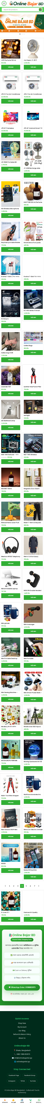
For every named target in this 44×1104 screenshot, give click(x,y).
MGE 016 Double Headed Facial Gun (32, 591)
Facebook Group (29, 1075)
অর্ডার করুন (10, 67)
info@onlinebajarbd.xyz (23, 1058)
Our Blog (22, 1030)
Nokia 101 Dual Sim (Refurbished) (30, 871)
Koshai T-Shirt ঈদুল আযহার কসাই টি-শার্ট (32, 277)
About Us (22, 1038)
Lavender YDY (6, 387)
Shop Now (22, 1023)
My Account (22, 1027)
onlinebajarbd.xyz (23, 1061)
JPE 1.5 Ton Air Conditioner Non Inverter (10, 95)
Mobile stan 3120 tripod (32, 727)
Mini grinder (5, 623)
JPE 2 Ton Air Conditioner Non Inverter (33, 95)
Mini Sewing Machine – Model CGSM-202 (9, 693)
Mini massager (29, 624)
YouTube (33, 1081)
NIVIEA (3, 863)
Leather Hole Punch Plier (32, 387)
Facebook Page (14, 1075)
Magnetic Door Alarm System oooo (31, 489)
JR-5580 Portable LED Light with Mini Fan (9, 163)
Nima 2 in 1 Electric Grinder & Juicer (33, 830)
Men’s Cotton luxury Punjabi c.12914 (31, 557)
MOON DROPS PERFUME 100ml (9, 761)
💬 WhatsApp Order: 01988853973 (22, 987)
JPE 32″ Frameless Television (7, 129)
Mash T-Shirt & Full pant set (32, 523)
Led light (27, 415)
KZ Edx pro (5, 319)
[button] (2, 23)
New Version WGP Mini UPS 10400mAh (9, 830)
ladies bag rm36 (7, 353)
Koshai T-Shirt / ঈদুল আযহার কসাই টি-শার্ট (10, 277)
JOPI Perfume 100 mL (8, 60)
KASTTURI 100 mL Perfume (33, 202)
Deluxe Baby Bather (31, 912)
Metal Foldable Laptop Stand (9, 589)
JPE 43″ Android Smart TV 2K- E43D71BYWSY (33, 129)
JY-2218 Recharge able (32, 168)
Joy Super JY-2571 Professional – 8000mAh (33, 61)
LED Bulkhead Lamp (8, 421)
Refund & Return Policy (22, 1034)
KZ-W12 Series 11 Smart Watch (32, 311)
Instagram (11, 1081)
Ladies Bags (28, 346)
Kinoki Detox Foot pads (32, 243)
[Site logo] (26, 3)
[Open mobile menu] (4, 3)
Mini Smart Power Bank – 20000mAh (33, 693)
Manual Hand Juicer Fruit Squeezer (10, 523)
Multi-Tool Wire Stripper (10, 796)
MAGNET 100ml (6, 489)
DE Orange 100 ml (7, 912)
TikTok (23, 1081)
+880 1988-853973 (23, 1054)
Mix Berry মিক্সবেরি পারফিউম (8, 727)
